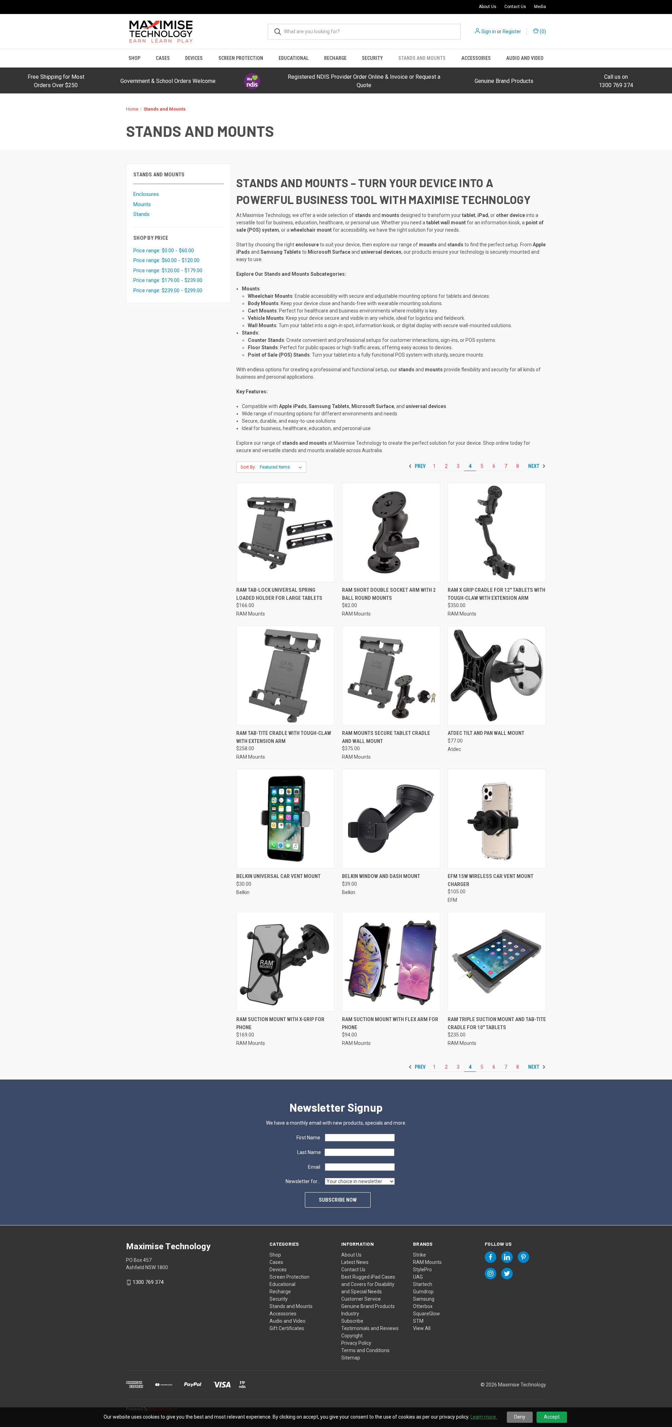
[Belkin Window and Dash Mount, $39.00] (391, 818)
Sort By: (248, 467)
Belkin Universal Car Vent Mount (278, 876)
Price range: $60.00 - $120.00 (166, 260)
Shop (134, 58)
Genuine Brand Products (504, 81)
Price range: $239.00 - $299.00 (167, 290)
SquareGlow (426, 1313)
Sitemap (350, 1358)
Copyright (352, 1335)
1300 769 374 (148, 1282)
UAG (418, 1277)
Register (512, 31)
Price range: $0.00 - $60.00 (163, 250)
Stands (141, 214)
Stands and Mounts (422, 58)
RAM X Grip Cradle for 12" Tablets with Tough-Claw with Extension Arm (496, 594)
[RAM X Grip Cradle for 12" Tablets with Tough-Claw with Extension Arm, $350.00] (497, 532)
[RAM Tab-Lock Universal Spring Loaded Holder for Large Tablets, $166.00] (285, 532)
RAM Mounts (427, 1262)
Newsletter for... (303, 1181)
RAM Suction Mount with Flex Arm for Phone (390, 1023)
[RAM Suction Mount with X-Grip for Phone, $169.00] (285, 961)
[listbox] (282, 467)
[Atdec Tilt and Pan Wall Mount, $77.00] (497, 675)
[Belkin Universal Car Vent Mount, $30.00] (285, 818)
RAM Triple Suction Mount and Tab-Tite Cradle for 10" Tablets (497, 1023)
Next (534, 466)
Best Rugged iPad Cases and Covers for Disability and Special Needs (368, 1284)
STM (418, 1321)
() (542, 31)
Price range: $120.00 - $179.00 (167, 270)
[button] (251, 81)
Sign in (488, 31)
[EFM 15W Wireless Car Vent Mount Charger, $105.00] (497, 818)
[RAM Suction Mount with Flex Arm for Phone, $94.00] (391, 961)
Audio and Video (525, 58)
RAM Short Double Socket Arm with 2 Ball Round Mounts (389, 594)
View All (421, 1328)
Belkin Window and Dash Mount (381, 876)
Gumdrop (423, 1291)
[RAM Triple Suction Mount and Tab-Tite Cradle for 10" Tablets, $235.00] (497, 961)
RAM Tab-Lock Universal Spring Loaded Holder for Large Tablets (279, 594)
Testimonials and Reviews (370, 1328)
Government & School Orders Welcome (168, 81)
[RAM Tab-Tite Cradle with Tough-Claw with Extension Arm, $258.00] (285, 675)
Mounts (142, 204)
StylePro (422, 1269)
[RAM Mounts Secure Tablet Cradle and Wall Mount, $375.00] (391, 675)
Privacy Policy (356, 1343)
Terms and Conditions (365, 1350)
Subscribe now (338, 1200)
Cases (163, 58)
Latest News (355, 1262)
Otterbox (423, 1306)
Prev (420, 466)
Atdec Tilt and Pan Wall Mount (486, 733)
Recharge (335, 58)
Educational (294, 58)
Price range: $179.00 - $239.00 (167, 280)
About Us (487, 6)
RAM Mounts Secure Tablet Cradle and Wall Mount (386, 737)
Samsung (423, 1299)
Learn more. (483, 1417)
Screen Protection (240, 58)
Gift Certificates (287, 1328)
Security (372, 58)
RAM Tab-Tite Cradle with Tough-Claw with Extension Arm (283, 737)
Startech (422, 1284)
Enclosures (146, 194)
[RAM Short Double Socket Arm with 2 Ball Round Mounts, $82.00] (391, 532)
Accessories (476, 58)
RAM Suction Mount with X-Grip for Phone (280, 1023)
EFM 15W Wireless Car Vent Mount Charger (490, 880)
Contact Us (515, 6)
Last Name (309, 1152)
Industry (350, 1313)
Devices (194, 58)
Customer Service (361, 1299)
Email (314, 1167)
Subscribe (352, 1321)
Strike (419, 1255)
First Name (308, 1137)
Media (540, 6)
